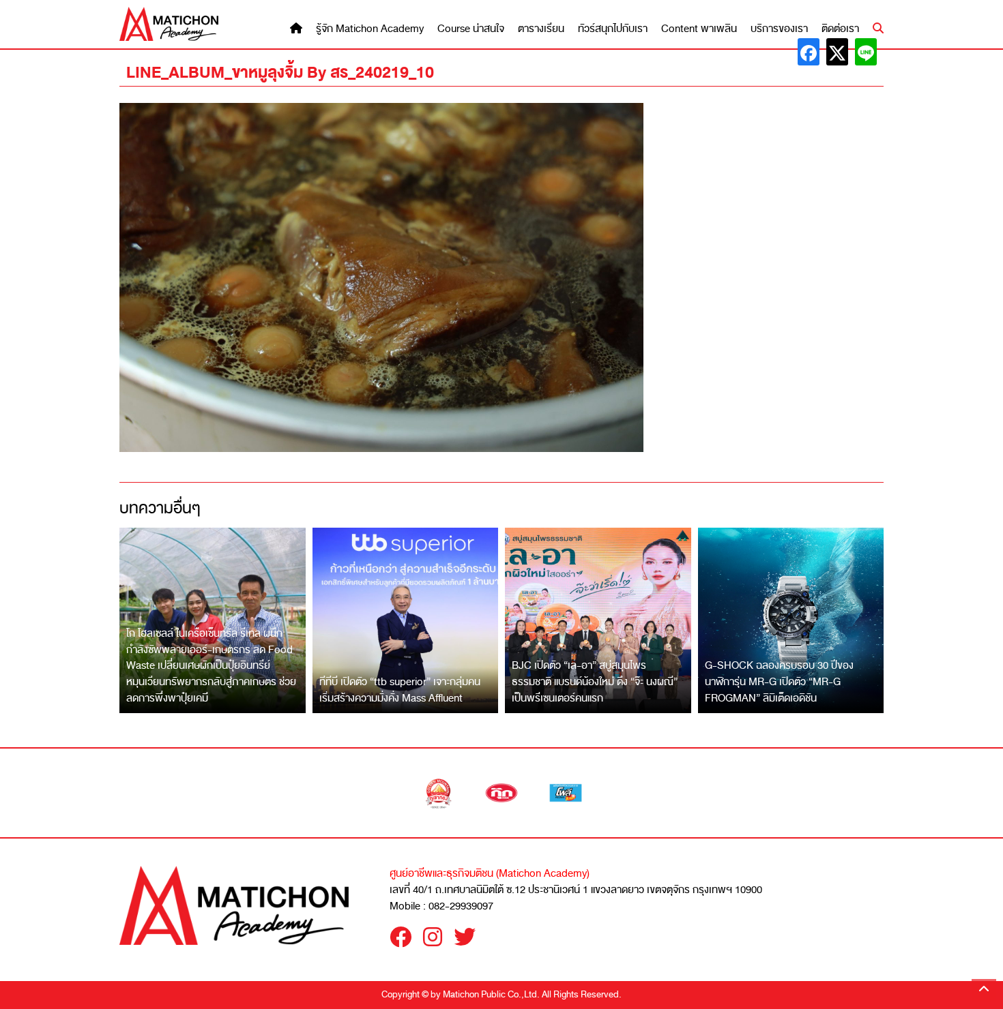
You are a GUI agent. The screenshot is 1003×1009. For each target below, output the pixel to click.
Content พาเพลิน (699, 29)
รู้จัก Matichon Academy (370, 29)
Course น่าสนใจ (470, 29)
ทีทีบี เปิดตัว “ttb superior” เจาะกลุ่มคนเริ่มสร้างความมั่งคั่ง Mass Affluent (399, 690)
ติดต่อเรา (840, 29)
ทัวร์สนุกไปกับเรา (613, 29)
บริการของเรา (779, 29)
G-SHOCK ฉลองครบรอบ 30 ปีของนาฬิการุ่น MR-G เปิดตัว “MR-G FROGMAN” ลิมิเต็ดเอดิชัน (779, 681)
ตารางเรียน (541, 29)
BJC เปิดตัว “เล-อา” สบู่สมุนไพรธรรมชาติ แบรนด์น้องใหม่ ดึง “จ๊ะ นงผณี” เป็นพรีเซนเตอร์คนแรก (595, 681)
